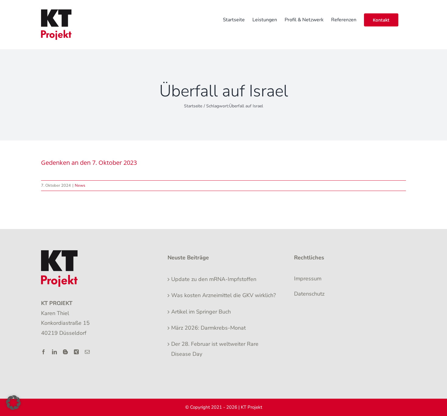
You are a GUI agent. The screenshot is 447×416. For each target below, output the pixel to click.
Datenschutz (309, 293)
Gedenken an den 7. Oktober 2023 (89, 162)
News (80, 185)
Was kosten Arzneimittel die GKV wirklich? (223, 295)
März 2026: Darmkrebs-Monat (208, 327)
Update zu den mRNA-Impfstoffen (213, 279)
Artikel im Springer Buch (201, 311)
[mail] (87, 351)
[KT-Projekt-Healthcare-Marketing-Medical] (59, 253)
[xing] (76, 351)
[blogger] (65, 351)
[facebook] (43, 351)
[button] (13, 402)
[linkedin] (54, 351)
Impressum (307, 278)
